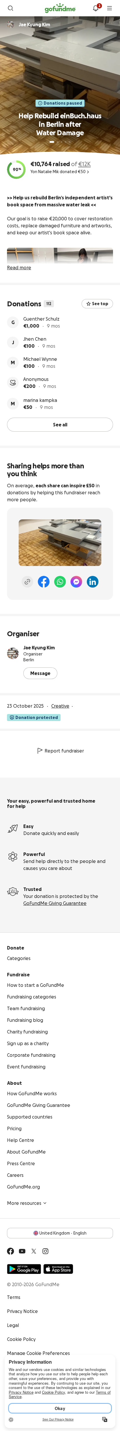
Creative (60, 706)
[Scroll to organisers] (10, 24)
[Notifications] (95, 8)
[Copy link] (27, 581)
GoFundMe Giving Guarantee (55, 903)
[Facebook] (44, 581)
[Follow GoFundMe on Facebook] (10, 1251)
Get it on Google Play (24, 1269)
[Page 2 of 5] (57, 142)
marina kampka (40, 400)
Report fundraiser (64, 750)
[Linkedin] (92, 581)
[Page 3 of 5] (61, 142)
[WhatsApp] (60, 581)
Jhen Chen (34, 339)
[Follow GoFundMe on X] (34, 1251)
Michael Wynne (40, 359)
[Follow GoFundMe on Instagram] (45, 1251)
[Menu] (109, 8)
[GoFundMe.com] (60, 8)
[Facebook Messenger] (76, 581)
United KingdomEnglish (63, 1233)
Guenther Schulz (41, 318)
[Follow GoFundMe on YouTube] (22, 1251)
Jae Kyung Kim (39, 647)
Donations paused (63, 103)
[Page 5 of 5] (69, 142)
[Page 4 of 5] (65, 142)
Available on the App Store (58, 1269)
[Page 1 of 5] (52, 142)
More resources (24, 1203)
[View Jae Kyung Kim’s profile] (13, 653)
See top (100, 303)
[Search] (10, 8)
